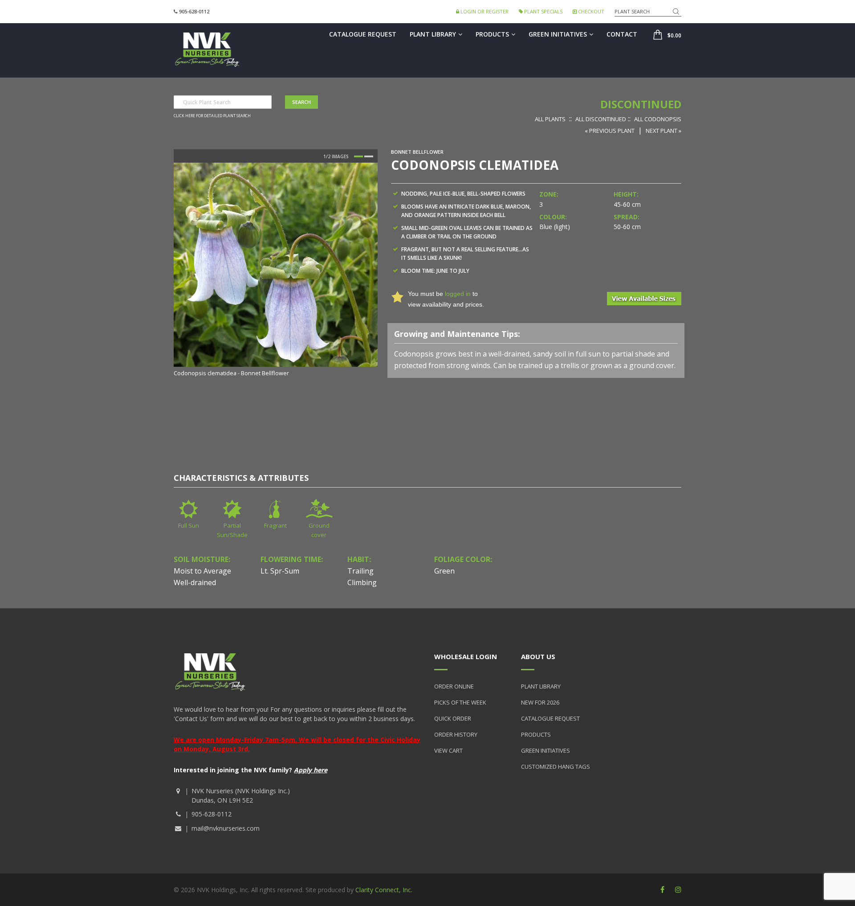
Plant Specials (542, 11)
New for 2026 (540, 702)
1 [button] (358, 156)
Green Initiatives (558, 34)
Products (492, 34)
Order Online (454, 686)
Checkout (590, 11)
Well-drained (195, 582)
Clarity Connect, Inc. (383, 890)
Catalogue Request (362, 34)
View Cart (448, 750)
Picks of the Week (460, 702)
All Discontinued (600, 119)
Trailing (360, 571)
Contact (622, 34)
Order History (455, 734)
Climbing (362, 582)
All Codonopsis (657, 119)
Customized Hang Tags (555, 767)
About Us (538, 656)
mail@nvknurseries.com (225, 828)
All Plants (550, 119)
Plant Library (433, 34)
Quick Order (452, 718)
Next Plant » (663, 131)
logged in (458, 293)
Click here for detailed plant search (212, 116)
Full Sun (188, 525)
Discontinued (640, 104)
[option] (276, 270)
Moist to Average (202, 571)
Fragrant (275, 525)
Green (444, 571)
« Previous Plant (610, 131)
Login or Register (484, 11)
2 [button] (368, 156)
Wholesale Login (465, 656)
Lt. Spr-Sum (280, 571)
